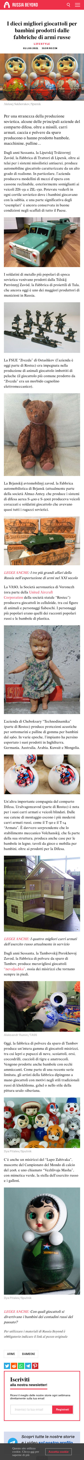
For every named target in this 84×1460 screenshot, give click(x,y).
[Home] (7, 5)
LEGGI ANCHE (16, 573)
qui (32, 1451)
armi (11, 1354)
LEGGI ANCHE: (16, 939)
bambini (28, 1354)
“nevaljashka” (14, 969)
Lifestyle (42, 44)
